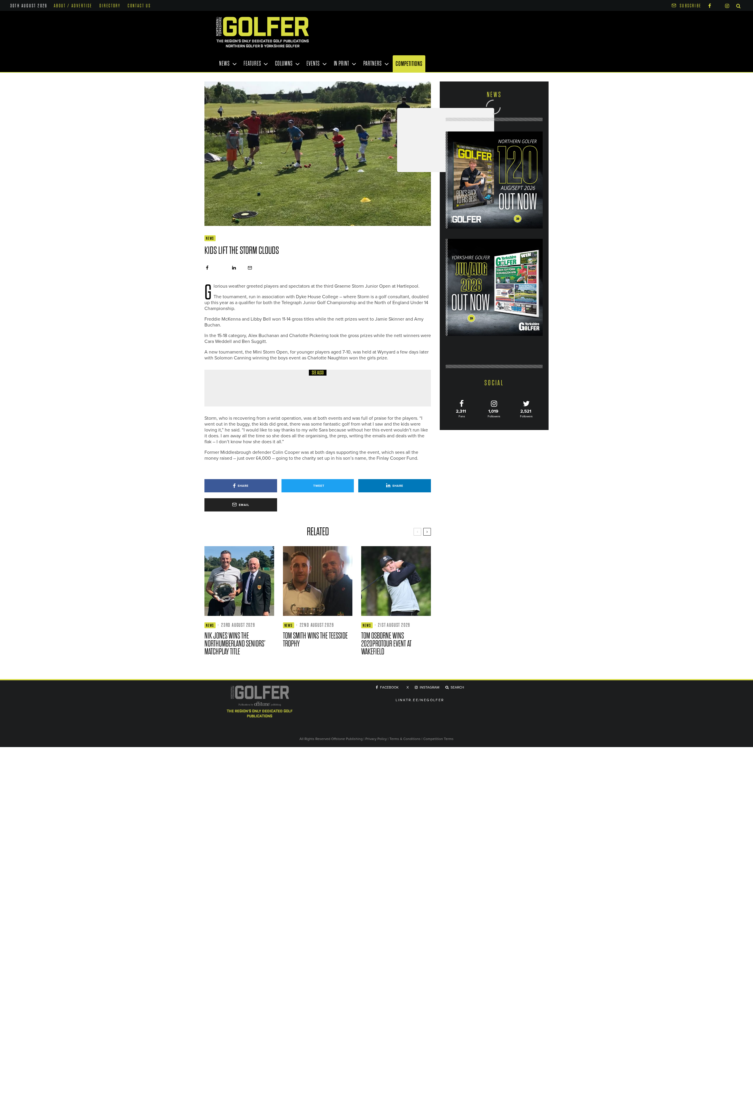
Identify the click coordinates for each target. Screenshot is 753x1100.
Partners (372, 63)
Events (312, 63)
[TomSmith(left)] (318, 581)
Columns (283, 63)
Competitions (409, 63)
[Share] (207, 268)
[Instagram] (727, 5)
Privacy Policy (376, 738)
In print (341, 63)
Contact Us (139, 6)
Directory (110, 6)
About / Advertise (73, 6)
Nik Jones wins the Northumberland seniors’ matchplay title (235, 644)
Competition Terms (438, 738)
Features (252, 63)
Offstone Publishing (347, 738)
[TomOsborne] (396, 581)
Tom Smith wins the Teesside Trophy (315, 640)
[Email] (250, 268)
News (224, 63)
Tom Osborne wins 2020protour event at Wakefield (386, 644)
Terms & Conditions (405, 738)
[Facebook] (709, 5)
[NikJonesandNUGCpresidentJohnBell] (239, 581)
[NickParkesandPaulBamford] (225, 388)
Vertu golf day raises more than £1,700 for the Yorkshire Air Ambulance (330, 392)
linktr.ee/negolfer (420, 700)
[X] (718, 4)
